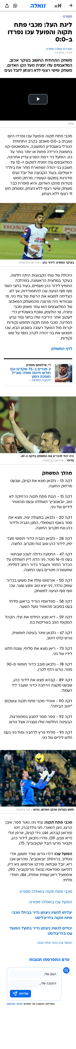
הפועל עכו (65, 943)
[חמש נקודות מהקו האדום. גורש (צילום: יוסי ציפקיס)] (38, 782)
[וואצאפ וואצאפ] (15, 6)
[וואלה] (38, 6)
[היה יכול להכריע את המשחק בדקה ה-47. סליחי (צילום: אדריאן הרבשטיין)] (38, 430)
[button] (58, 6)
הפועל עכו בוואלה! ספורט (50, 902)
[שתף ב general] (7, 5)
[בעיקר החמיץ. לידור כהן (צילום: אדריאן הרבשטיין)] (38, 235)
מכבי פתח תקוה (47, 943)
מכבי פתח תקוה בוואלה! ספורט (46, 892)
